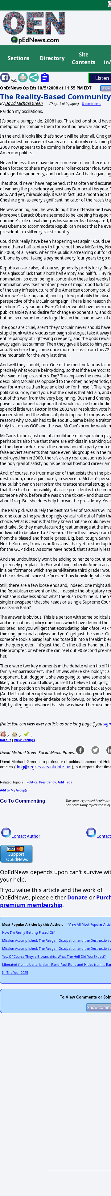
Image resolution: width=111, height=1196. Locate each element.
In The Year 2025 (15, 972)
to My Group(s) (14, 790)
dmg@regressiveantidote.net (43, 767)
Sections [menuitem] (18, 58)
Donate (77, 897)
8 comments (91, 104)
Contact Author (25, 836)
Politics (32, 782)
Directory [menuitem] (52, 58)
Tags (65, 782)
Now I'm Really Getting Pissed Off (28, 932)
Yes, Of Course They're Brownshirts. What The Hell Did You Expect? (54, 956)
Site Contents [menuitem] (83, 58)
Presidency (47, 782)
